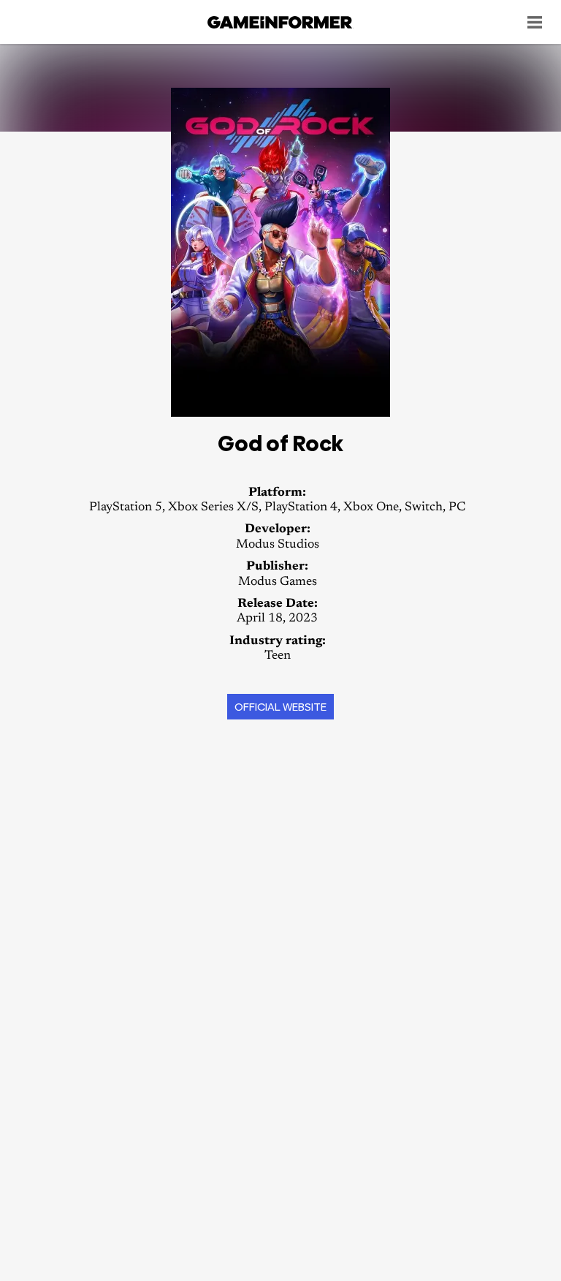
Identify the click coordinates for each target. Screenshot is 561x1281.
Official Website (280, 706)
